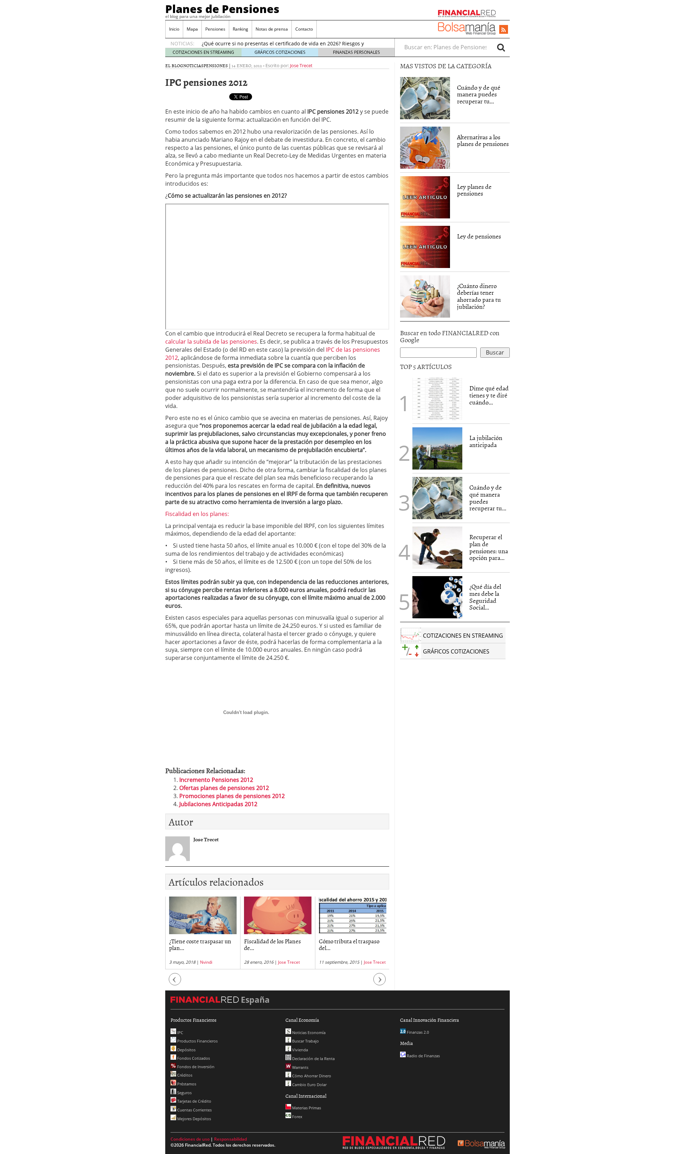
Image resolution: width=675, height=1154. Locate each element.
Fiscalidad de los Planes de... (272, 944)
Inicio (174, 29)
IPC (179, 1032)
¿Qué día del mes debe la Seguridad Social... (485, 597)
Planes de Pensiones (222, 8)
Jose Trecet (301, 65)
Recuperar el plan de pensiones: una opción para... (488, 547)
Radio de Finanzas (423, 1055)
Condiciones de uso (190, 1139)
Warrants (299, 1067)
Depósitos (185, 1049)
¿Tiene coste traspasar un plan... (200, 944)
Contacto (304, 29)
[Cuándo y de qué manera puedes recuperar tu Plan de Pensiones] (425, 97)
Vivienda (299, 1049)
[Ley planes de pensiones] (425, 196)
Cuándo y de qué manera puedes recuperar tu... (478, 94)
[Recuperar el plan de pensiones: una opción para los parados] (437, 548)
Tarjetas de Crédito (193, 1101)
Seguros (184, 1092)
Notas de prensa (272, 29)
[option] (202, 933)
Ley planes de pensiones (474, 190)
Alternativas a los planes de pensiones (483, 140)
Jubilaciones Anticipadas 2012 (218, 804)
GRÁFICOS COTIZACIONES (280, 52)
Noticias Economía (308, 1032)
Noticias (193, 65)
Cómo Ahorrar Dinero (311, 1075)
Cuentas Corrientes (194, 1109)
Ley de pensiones (479, 236)
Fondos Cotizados (193, 1058)
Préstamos (186, 1083)
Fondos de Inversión (195, 1066)
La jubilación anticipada (485, 441)
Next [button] (379, 983)
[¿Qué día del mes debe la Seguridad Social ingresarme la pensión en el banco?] (437, 597)
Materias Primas (306, 1107)
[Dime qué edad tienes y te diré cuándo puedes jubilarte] (437, 398)
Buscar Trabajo (305, 1041)
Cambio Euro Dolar (309, 1084)
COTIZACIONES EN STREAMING (203, 52)
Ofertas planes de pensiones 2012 (224, 788)
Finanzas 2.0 (417, 1032)
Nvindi (206, 962)
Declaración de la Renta (313, 1058)
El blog (174, 65)
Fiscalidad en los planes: (197, 514)
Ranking (240, 29)
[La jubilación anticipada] (437, 448)
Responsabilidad (230, 1139)
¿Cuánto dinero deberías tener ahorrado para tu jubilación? (479, 296)
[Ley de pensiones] (425, 246)
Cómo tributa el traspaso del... (349, 944)
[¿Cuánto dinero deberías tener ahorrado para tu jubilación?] (425, 296)
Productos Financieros (197, 1041)
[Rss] (503, 30)
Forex (296, 1116)
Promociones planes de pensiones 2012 (232, 796)
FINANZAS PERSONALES (356, 52)
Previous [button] (175, 983)
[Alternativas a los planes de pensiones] (425, 147)
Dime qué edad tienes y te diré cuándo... (489, 395)
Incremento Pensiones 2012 (216, 780)
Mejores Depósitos (193, 1118)
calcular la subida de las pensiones (211, 341)
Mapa (192, 29)
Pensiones (215, 29)
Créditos (184, 1075)
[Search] (501, 47)
